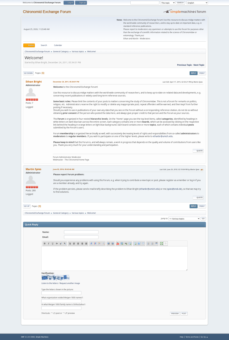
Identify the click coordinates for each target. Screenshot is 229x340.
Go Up (26, 206)
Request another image (70, 283)
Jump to (164, 218)
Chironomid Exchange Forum (47, 12)
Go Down (28, 73)
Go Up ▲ (204, 337)
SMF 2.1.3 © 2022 (28, 337)
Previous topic (184, 65)
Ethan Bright (34, 81)
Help (182, 337)
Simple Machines (42, 337)
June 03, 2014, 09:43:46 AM (63, 169)
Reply (193, 73)
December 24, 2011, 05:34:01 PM (66, 82)
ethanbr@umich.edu (163, 136)
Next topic (198, 65)
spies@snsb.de (174, 189)
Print (202, 73)
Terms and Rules (192, 337)
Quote (200, 151)
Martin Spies (33, 169)
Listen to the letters (49, 283)
